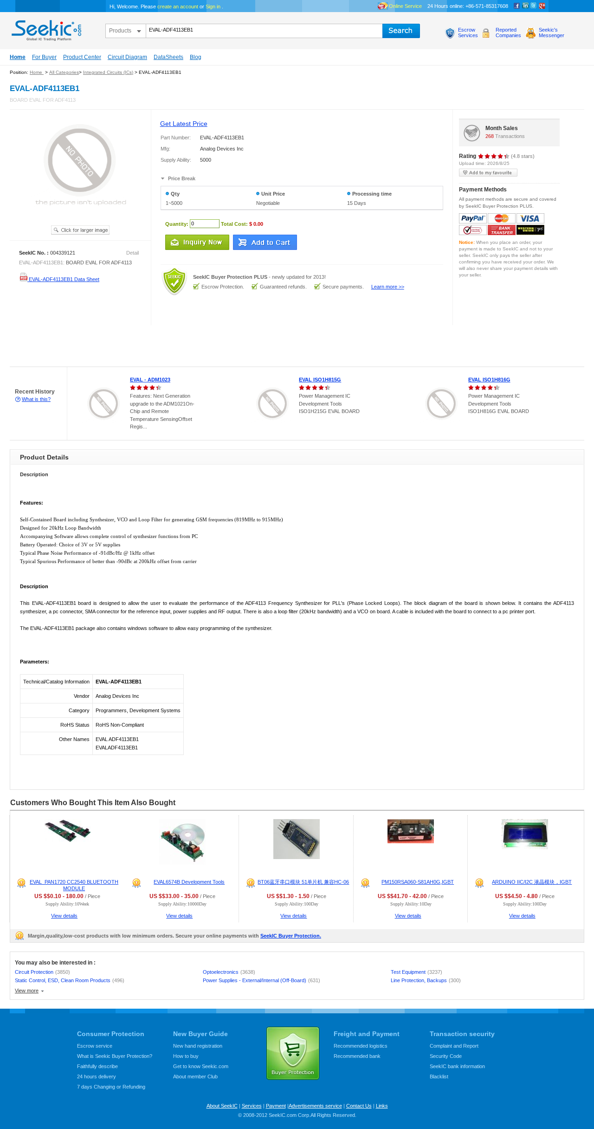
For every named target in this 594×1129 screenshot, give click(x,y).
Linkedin (525, 6)
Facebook (517, 6)
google (542, 6)
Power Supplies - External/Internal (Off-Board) (261, 980)
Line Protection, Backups (426, 980)
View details (64, 916)
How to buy (186, 1056)
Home (18, 57)
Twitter (533, 6)
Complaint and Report (454, 1046)
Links (382, 1106)
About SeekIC (222, 1106)
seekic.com (45, 28)
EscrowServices (468, 32)
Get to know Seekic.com (200, 1066)
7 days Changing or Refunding (111, 1087)
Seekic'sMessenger (551, 32)
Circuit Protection (42, 972)
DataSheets (168, 57)
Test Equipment (416, 972)
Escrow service (94, 1046)
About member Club (195, 1076)
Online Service (405, 6)
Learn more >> (387, 286)
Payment (276, 1106)
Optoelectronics (229, 972)
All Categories (64, 72)
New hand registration (197, 1046)
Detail (132, 253)
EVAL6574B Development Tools (189, 882)
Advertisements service (315, 1106)
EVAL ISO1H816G (489, 379)
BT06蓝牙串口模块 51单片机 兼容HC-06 (303, 882)
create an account (177, 6)
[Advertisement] (169, 346)
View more (27, 990)
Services (252, 1106)
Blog (195, 57)
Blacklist (439, 1076)
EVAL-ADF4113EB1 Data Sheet (63, 279)
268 (489, 136)
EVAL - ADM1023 (150, 379)
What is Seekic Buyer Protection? (114, 1056)
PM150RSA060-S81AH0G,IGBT (417, 882)
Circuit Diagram (127, 57)
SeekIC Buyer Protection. (290, 936)
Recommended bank (357, 1056)
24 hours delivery (96, 1076)
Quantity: (176, 223)
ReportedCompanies (508, 32)
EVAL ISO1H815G (320, 379)
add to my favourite (488, 173)
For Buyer (44, 57)
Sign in (213, 6)
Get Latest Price (183, 123)
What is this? (36, 399)
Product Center (82, 57)
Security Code (446, 1056)
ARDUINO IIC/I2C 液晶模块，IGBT (532, 882)
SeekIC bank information (457, 1066)
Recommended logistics (360, 1046)
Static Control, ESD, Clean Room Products (69, 980)
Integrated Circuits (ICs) (108, 72)
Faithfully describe (97, 1066)
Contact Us (359, 1106)
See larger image (80, 230)
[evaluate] (494, 156)
